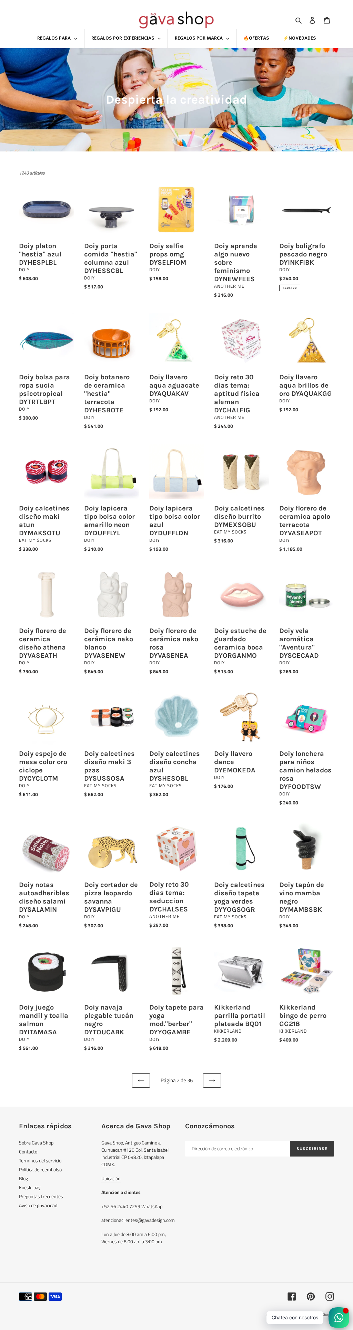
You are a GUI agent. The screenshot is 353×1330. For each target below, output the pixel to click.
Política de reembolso (40, 1169)
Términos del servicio (40, 1160)
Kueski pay (30, 1187)
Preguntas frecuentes (41, 1196)
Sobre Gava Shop (36, 1142)
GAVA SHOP (288, 1315)
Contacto (28, 1151)
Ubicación (111, 1178)
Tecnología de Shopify (316, 1315)
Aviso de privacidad (38, 1205)
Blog (23, 1178)
